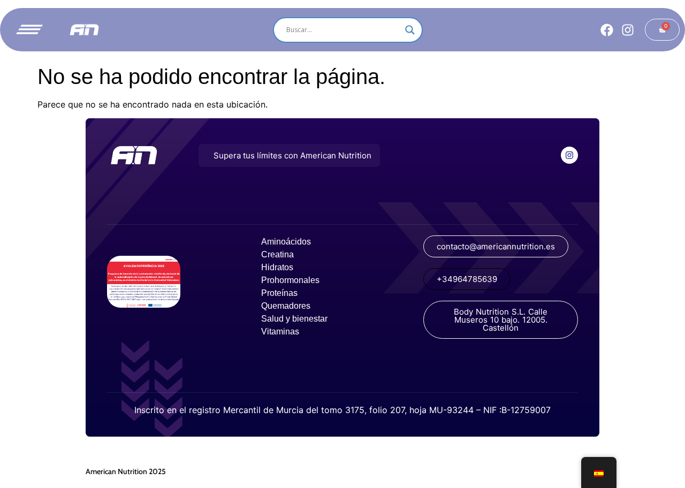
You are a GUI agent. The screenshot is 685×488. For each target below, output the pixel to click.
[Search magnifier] (409, 29)
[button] (289, 155)
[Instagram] (627, 30)
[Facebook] (606, 30)
